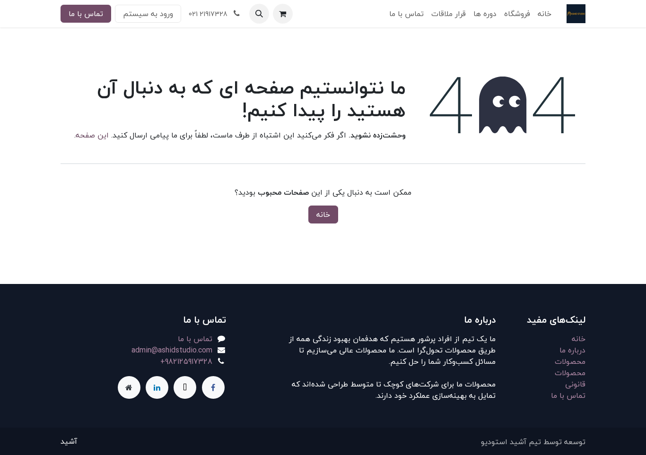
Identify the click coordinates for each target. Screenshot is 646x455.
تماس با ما (86, 13)
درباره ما (572, 350)
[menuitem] (544, 13)
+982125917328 (186, 361)
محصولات (570, 361)
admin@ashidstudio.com (171, 350)
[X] (185, 387)
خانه (323, 214)
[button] (259, 14)
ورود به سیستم (148, 13)
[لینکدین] (157, 387)
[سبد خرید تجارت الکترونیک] (283, 14)
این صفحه (92, 135)
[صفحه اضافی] (129, 387)
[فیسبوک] (213, 387)
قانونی (575, 384)
